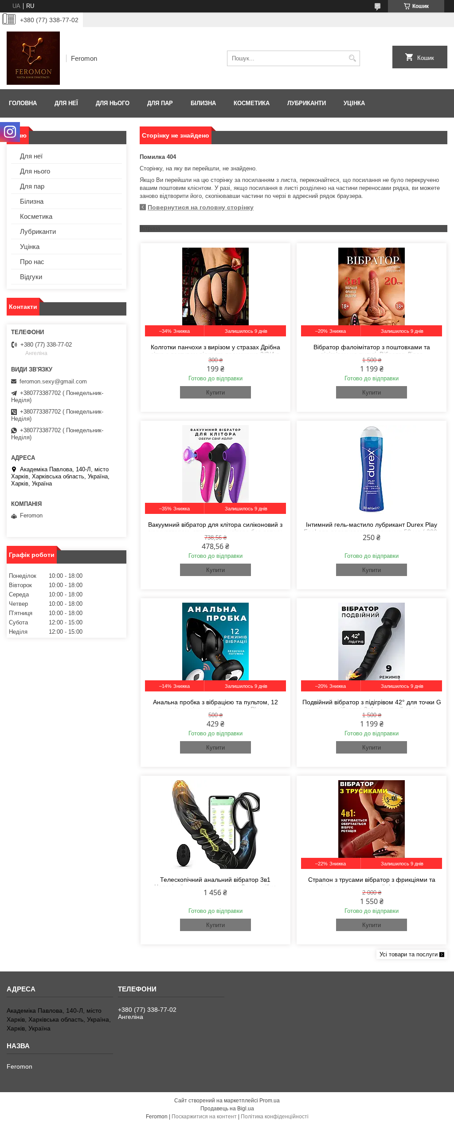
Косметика (252, 103)
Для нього (112, 103)
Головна (23, 103)
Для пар (160, 103)
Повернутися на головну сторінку (201, 207)
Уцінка (354, 103)
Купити (215, 392)
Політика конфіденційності (275, 1116)
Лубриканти (306, 103)
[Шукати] (352, 58)
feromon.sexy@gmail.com (53, 381)
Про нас (32, 261)
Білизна (203, 103)
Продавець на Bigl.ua (227, 1108)
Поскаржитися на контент (204, 1116)
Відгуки (31, 276)
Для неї (66, 103)
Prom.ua (269, 1100)
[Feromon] (33, 58)
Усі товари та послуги (409, 954)
